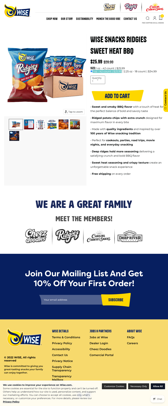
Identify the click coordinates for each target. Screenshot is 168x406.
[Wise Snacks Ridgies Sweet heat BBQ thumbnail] (16, 124)
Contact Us (130, 19)
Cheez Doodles (100, 349)
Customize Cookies (114, 386)
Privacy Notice (62, 361)
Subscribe (115, 299)
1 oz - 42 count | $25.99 (107, 71)
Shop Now (52, 19)
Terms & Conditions (66, 337)
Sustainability (84, 19)
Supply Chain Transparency (62, 368)
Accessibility (61, 349)
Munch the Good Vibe (108, 19)
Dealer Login (99, 343)
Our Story (67, 19)
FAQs (131, 337)
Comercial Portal (102, 355)
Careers (132, 343)
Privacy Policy (11, 401)
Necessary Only (138, 386)
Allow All (158, 386)
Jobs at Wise (99, 337)
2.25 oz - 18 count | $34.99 (140, 71)
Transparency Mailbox (62, 378)
